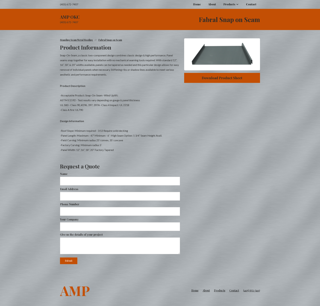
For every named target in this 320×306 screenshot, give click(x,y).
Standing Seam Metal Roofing (76, 40)
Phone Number (69, 204)
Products (219, 290)
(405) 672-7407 (251, 290)
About (212, 4)
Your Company (69, 219)
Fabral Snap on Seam (110, 40)
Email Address (69, 189)
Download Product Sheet (222, 78)
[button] (231, 4)
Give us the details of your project (81, 234)
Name (64, 174)
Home (197, 4)
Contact (251, 4)
